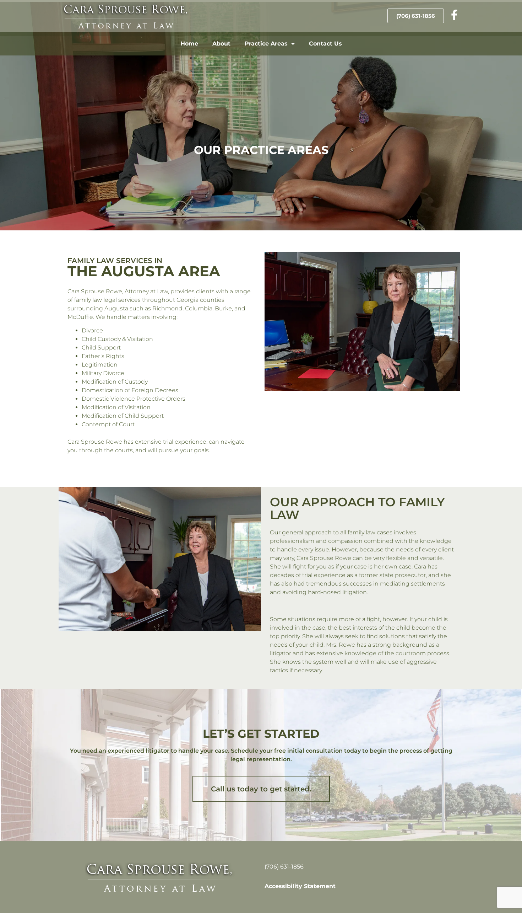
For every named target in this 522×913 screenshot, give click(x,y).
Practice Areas (266, 43)
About (221, 43)
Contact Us (325, 43)
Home (189, 43)
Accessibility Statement (300, 886)
